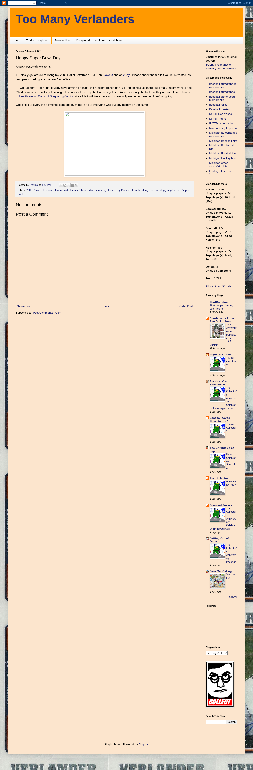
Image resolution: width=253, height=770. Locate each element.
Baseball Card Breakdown (219, 383)
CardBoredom (219, 302)
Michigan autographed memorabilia (223, 134)
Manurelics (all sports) (223, 128)
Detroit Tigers (217, 118)
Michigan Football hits (222, 153)
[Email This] (61, 185)
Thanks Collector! (231, 428)
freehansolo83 (221, 68)
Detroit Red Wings (220, 113)
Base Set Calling (221, 571)
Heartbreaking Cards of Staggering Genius (46, 96)
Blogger (143, 744)
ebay (104, 190)
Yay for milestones (231, 361)
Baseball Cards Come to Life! (220, 419)
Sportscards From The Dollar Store (222, 320)
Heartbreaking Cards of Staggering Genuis (156, 190)
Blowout (108, 75)
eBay (126, 75)
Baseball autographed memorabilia (223, 85)
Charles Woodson (89, 190)
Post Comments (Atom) (47, 312)
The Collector (219, 478)
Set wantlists (62, 40)
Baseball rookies (219, 109)
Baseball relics (218, 104)
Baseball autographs (222, 91)
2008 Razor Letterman (39, 190)
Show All (233, 597)
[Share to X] (69, 185)
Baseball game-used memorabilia (222, 98)
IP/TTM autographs (221, 123)
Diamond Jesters (221, 505)
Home (16, 40)
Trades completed (37, 40)
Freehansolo (218, 64)
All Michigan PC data (218, 286)
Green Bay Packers (119, 190)
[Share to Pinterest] (76, 185)
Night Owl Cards (221, 354)
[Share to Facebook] (72, 185)
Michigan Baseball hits (223, 140)
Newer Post (24, 306)
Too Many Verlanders (75, 19)
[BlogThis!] (65, 185)
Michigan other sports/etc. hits (218, 164)
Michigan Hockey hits (222, 158)
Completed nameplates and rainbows (99, 40)
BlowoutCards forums (65, 190)
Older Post (186, 306)
